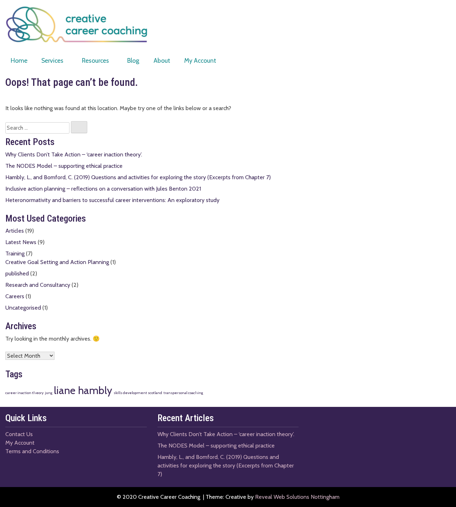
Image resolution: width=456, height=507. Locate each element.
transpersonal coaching (183, 392)
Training (15, 253)
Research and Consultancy (37, 284)
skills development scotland (138, 392)
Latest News (20, 242)
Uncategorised (23, 307)
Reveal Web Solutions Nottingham (297, 496)
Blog (133, 60)
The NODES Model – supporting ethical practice (64, 165)
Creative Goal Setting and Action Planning (57, 262)
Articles (14, 230)
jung (48, 392)
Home (19, 60)
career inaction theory (24, 392)
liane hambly (83, 390)
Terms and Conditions (32, 451)
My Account (200, 60)
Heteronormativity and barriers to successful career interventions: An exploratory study (112, 200)
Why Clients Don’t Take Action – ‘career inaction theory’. (73, 154)
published (17, 273)
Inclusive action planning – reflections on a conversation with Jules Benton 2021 (103, 188)
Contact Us (19, 434)
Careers (14, 296)
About (162, 60)
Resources (95, 60)
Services (52, 60)
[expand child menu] (67, 61)
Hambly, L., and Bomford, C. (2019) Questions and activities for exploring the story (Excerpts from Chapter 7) (138, 177)
